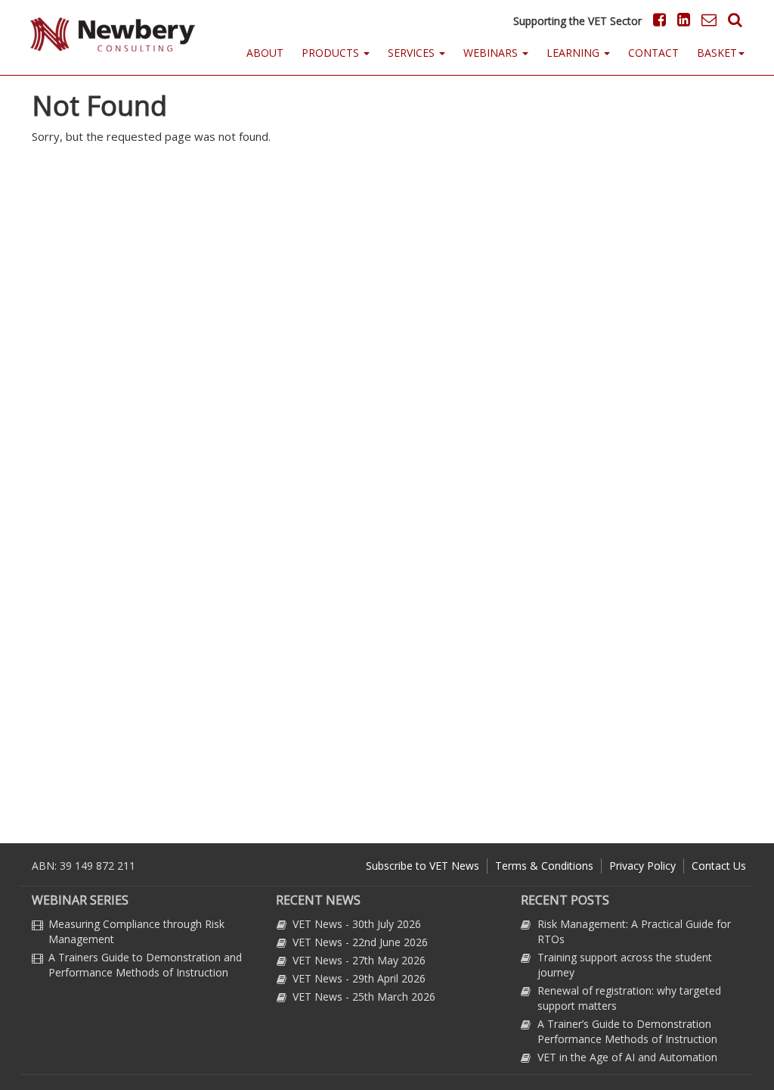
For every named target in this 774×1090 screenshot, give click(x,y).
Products (332, 52)
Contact (653, 52)
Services (413, 52)
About (264, 52)
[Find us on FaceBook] (656, 19)
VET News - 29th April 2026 (359, 978)
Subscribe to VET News (422, 865)
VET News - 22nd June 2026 (360, 942)
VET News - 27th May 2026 (359, 960)
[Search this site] (731, 19)
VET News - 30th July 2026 (357, 924)
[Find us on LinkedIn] (682, 19)
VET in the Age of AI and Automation (627, 1057)
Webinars (492, 52)
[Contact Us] (705, 19)
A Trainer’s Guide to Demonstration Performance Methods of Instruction (627, 1031)
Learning (574, 52)
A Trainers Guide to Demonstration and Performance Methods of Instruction (145, 964)
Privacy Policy (642, 865)
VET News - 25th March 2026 (364, 996)
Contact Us (719, 865)
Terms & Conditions (544, 865)
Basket (717, 52)
